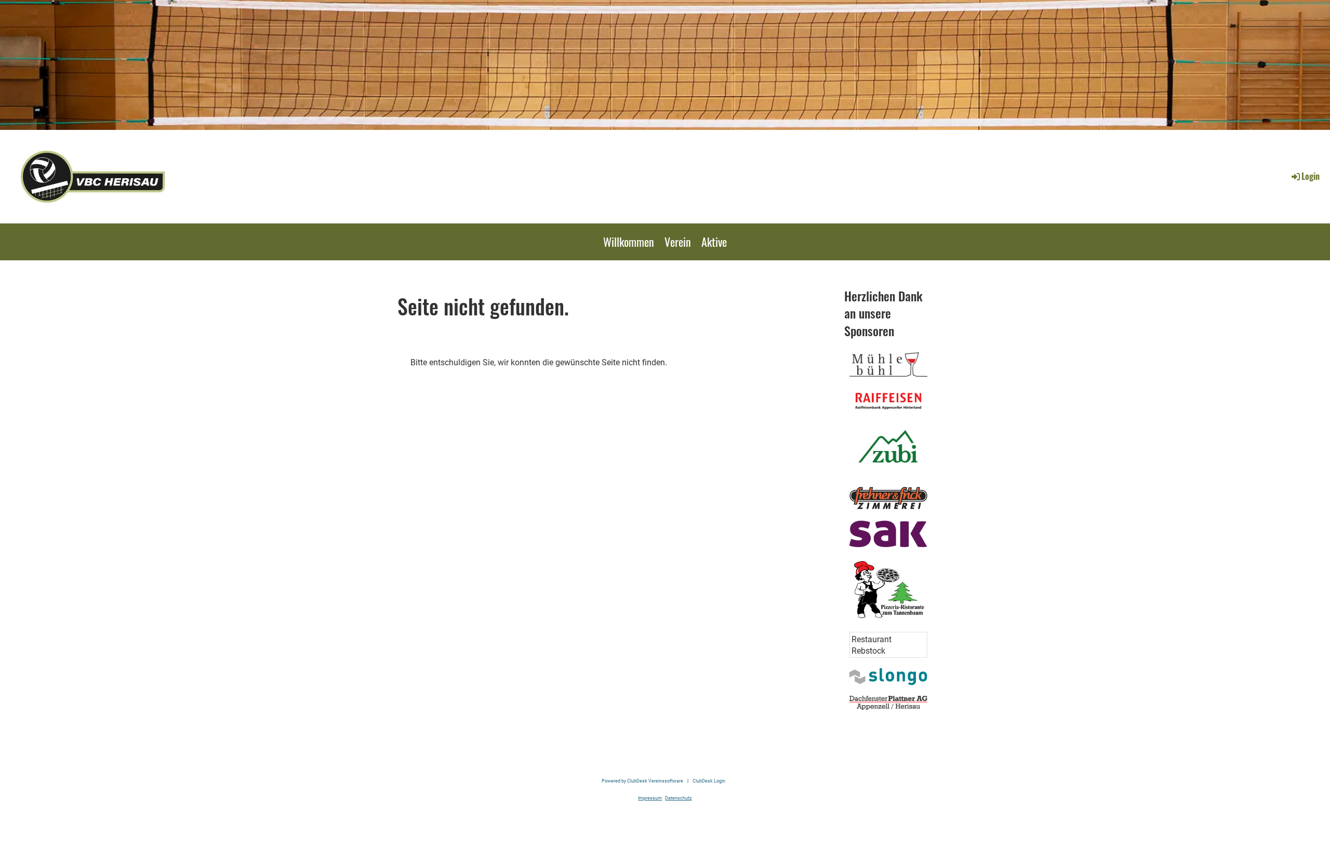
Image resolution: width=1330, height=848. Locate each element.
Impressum (650, 798)
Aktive (714, 241)
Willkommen (628, 241)
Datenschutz (678, 798)
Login (1310, 176)
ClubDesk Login (709, 781)
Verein (677, 241)
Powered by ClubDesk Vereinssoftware (642, 781)
